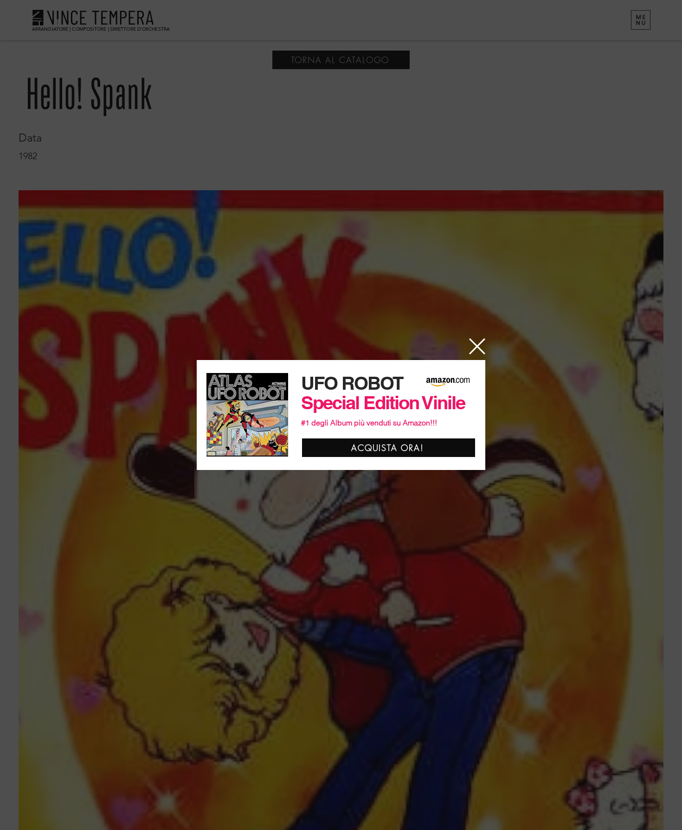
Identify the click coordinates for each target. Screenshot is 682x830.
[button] (477, 346)
